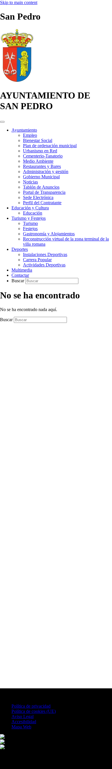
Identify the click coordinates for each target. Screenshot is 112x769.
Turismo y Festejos (28, 218)
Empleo (30, 135)
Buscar (18, 280)
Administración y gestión (45, 171)
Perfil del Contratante (42, 202)
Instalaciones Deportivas (45, 254)
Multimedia (21, 270)
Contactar (20, 275)
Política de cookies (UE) (33, 711)
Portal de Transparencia (44, 192)
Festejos (30, 228)
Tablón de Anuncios (41, 187)
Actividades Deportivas (44, 264)
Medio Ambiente (38, 161)
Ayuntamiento (24, 130)
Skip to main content (18, 2)
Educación (32, 213)
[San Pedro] (17, 81)
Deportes (19, 249)
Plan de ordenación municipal (50, 145)
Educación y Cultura (30, 207)
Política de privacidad (31, 706)
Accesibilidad (23, 721)
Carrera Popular (37, 259)
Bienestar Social (37, 140)
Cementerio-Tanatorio (43, 156)
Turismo (30, 223)
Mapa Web (21, 726)
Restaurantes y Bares (42, 166)
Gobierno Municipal (41, 176)
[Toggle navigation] (2, 122)
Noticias (30, 181)
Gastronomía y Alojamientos (49, 233)
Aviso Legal (22, 716)
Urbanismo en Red (40, 150)
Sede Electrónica (38, 197)
